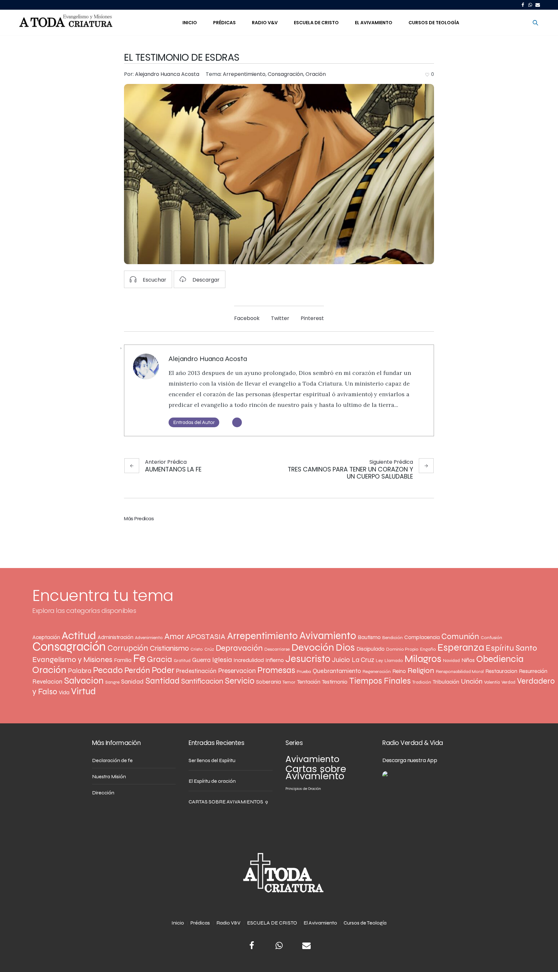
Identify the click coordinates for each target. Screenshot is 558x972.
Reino (399, 671)
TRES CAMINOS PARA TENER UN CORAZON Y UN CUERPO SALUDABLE (350, 472)
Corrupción (128, 648)
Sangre (112, 682)
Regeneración (377, 671)
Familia (122, 660)
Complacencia (422, 637)
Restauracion (501, 671)
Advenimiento (149, 637)
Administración (115, 637)
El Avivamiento (320, 923)
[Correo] (537, 4)
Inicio (177, 923)
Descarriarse (277, 649)
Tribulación (446, 681)
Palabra (79, 671)
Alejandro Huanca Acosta (208, 359)
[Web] (237, 422)
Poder (163, 670)
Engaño (428, 649)
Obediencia (499, 659)
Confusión (491, 637)
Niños (468, 660)
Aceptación (46, 637)
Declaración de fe (112, 760)
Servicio (239, 681)
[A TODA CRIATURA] (279, 873)
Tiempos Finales (380, 681)
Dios (345, 647)
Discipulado (370, 649)
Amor (174, 636)
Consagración (285, 74)
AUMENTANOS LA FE (173, 469)
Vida (64, 692)
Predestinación (196, 671)
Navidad (451, 660)
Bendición (392, 637)
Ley (379, 660)
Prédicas (200, 923)
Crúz (209, 649)
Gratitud (182, 660)
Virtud (83, 691)
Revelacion (47, 681)
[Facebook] (522, 4)
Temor (289, 682)
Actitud (79, 635)
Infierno (274, 660)
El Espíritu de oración (212, 781)
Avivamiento (327, 635)
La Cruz (363, 660)
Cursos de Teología (365, 923)
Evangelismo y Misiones (72, 659)
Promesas (276, 670)
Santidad (162, 681)
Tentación (308, 681)
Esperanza (461, 647)
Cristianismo (169, 648)
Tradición (421, 682)
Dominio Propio (402, 649)
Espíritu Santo (511, 648)
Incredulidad (248, 660)
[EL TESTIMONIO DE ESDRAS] (279, 174)
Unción (471, 681)
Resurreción (533, 671)
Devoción (312, 647)
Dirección (103, 793)
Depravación (239, 648)
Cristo (197, 649)
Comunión (460, 636)
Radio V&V (228, 923)
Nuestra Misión (109, 776)
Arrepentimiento (244, 74)
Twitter (280, 318)
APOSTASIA (205, 636)
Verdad (508, 682)
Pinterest (312, 318)
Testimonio (334, 681)
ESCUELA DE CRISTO (272, 923)
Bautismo (369, 637)
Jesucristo (307, 659)
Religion (421, 670)
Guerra (201, 660)
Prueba (304, 671)
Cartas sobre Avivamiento (315, 772)
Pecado (108, 670)
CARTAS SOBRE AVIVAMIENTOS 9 (228, 802)
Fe (139, 658)
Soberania (268, 681)
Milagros (423, 659)
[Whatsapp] (530, 4)
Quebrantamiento (337, 671)
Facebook (247, 318)
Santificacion (202, 681)
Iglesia (222, 660)
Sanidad (132, 681)
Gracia (159, 659)
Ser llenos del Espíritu (212, 760)
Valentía (492, 682)
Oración (315, 74)
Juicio (341, 660)
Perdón (137, 670)
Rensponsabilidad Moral (460, 671)
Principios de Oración (303, 788)
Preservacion (237, 671)
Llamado (394, 660)
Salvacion (84, 680)
